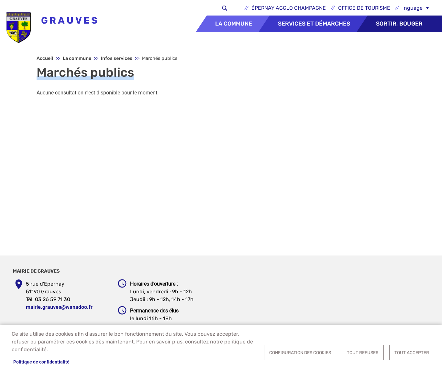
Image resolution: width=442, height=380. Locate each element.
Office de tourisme (364, 8)
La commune (233, 23)
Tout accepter (411, 352)
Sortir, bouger (399, 23)
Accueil (45, 58)
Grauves (68, 20)
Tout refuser (363, 352)
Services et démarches (314, 23)
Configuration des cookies (300, 352)
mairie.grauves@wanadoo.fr (59, 307)
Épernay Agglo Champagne (288, 8)
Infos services (116, 58)
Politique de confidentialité (41, 361)
